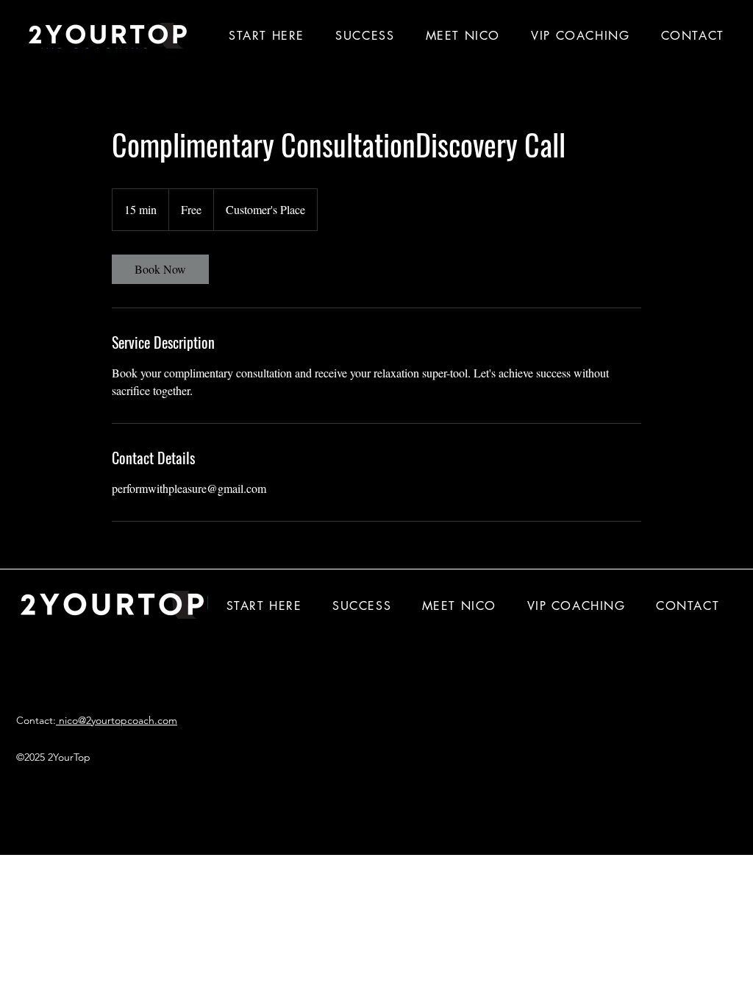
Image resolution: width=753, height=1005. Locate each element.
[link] (160, 269)
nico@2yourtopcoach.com (116, 720)
